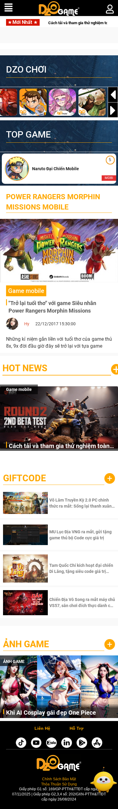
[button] (113, 110)
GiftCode (24, 478)
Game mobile (19, 389)
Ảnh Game (26, 644)
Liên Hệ (42, 728)
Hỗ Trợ (77, 728)
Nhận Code (81, 503)
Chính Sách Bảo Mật (59, 779)
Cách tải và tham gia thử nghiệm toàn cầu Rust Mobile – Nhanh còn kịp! (59, 446)
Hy (26, 323)
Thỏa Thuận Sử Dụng (59, 784)
